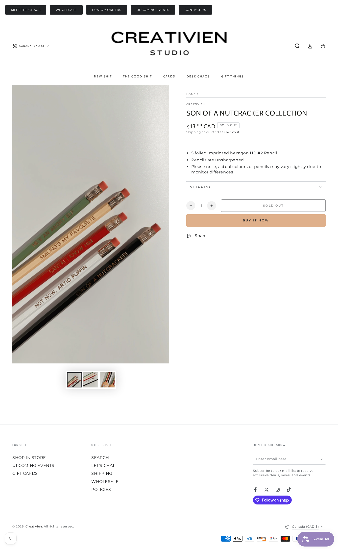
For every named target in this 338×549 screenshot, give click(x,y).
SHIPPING (101, 473)
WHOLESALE (66, 10)
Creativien (195, 104)
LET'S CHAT (103, 465)
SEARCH (100, 457)
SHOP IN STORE (29, 457)
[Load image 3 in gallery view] (107, 379)
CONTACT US (195, 10)
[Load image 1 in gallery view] (74, 379)
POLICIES (101, 489)
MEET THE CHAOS (25, 10)
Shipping (193, 132)
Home (191, 94)
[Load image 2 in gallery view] (90, 379)
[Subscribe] (323, 459)
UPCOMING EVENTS (153, 10)
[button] (297, 46)
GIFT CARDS (25, 473)
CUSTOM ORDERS (106, 10)
